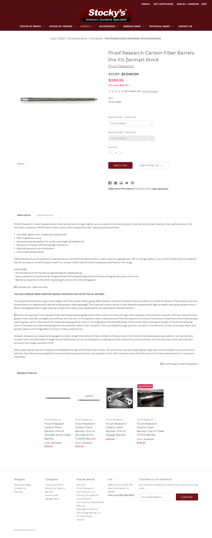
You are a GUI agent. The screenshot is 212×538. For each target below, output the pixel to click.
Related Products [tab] (27, 372)
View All (80, 519)
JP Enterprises (84, 516)
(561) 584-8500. (160, 188)
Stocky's (81, 484)
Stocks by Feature (60, 26)
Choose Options (58, 401)
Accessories (107, 26)
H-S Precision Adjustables (90, 502)
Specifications (45, 215)
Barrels (86, 26)
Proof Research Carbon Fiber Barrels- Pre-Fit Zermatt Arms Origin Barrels (57, 431)
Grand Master (84, 498)
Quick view (55, 395)
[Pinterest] (132, 183)
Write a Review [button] (150, 91)
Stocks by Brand (30, 26)
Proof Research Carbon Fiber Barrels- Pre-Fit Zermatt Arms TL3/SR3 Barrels (85, 431)
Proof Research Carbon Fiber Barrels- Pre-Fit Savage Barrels (116, 429)
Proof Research (85, 488)
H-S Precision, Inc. (86, 491)
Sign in (181, 4)
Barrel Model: (122, 117)
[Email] (115, 183)
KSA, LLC (81, 505)
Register (193, 4)
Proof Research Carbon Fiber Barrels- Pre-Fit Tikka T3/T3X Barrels (150, 429)
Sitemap (18, 491)
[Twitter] (127, 183)
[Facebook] (110, 183)
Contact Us (185, 26)
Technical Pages (159, 26)
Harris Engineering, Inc (89, 512)
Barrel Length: (122, 132)
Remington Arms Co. (87, 509)
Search (145, 4)
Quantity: (113, 147)
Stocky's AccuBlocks (88, 495)
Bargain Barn (132, 26)
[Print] (121, 183)
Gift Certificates (163, 4)
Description (24, 215)
